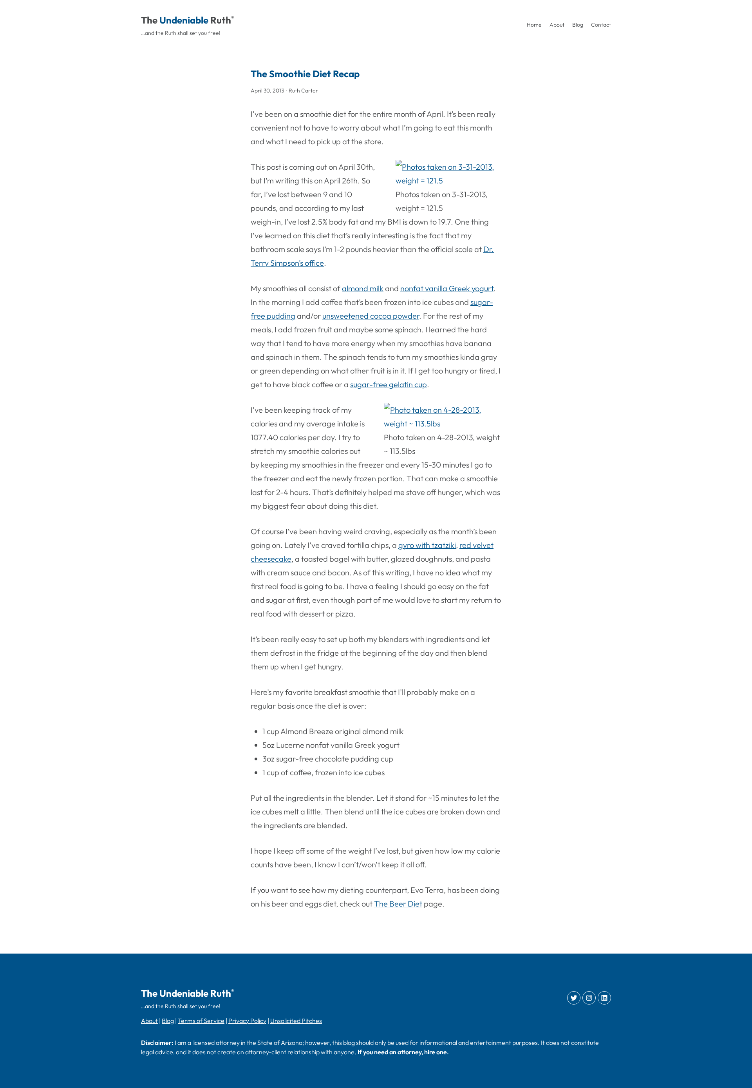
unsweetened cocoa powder (370, 316)
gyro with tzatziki (427, 545)
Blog (168, 1021)
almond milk (362, 288)
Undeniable (183, 20)
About (149, 1021)
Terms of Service (201, 1021)
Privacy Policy (247, 1021)
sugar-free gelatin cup (388, 384)
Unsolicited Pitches (296, 1021)
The (149, 20)
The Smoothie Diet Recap (305, 74)
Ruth (220, 20)
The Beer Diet (398, 903)
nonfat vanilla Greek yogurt (447, 288)
